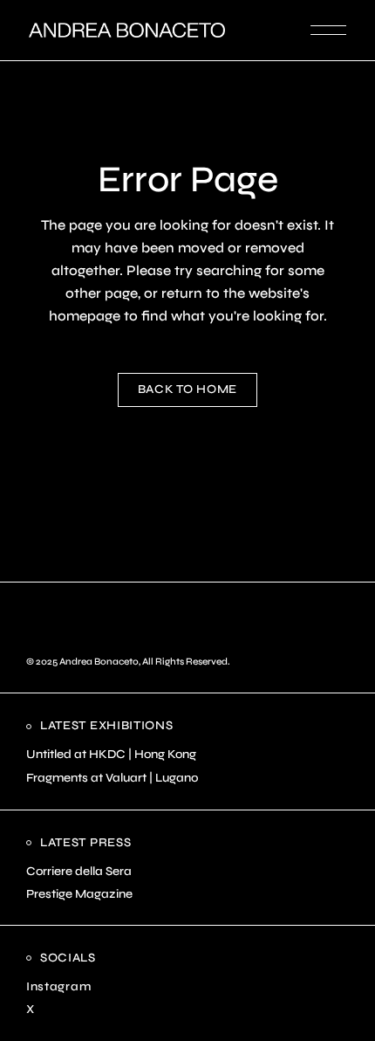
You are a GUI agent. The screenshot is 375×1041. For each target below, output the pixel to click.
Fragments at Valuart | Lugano (112, 777)
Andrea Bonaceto (99, 661)
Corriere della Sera (79, 871)
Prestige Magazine (79, 893)
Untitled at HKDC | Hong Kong (111, 754)
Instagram (58, 986)
